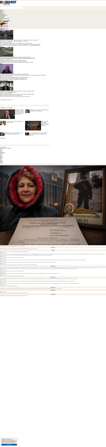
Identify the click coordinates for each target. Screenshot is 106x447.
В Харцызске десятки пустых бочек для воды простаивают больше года (13, 61)
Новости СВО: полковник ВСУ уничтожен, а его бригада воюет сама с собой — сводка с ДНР (40, 267)
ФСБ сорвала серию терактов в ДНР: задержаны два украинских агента (13, 78)
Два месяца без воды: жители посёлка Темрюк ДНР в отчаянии (11, 248)
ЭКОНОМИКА (2, 16)
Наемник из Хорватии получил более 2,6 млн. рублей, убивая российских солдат (15, 96)
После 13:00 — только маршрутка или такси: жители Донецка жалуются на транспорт (14, 295)
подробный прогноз (3, 148)
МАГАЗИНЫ (6, 28)
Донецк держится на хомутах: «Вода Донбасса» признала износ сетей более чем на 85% (16, 62)
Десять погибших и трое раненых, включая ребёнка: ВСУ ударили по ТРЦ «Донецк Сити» (15, 251)
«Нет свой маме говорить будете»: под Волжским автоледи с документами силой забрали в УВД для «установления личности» (21, 273)
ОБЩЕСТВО (2, 11)
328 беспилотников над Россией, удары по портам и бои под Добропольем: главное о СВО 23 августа (17, 288)
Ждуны (1, 63)
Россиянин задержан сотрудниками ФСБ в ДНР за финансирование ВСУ (13, 79)
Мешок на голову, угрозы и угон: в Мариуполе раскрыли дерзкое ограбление (13, 267)
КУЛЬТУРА (2, 17)
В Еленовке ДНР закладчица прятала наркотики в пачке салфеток (11, 278)
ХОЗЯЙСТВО (53, 27)
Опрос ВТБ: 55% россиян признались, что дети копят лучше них (11, 268)
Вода (1, 46)
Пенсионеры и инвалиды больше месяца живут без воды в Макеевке (13, 60)
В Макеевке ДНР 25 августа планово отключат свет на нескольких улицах (67, 268)
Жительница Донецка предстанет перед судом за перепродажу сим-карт (67, 267)
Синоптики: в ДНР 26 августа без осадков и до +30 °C (48, 262)
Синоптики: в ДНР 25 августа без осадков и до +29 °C (52, 273)
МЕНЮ (1, 10)
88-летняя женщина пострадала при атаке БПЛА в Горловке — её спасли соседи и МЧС (92, 267)
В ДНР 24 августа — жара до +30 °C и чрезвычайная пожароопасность (67, 283)
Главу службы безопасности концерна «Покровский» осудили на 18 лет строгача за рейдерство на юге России (18, 283)
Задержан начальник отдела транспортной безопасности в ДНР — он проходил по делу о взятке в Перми (38, 268)
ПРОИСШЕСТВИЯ (3, 15)
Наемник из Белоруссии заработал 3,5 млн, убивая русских (11, 95)
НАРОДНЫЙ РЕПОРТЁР (4, 18)
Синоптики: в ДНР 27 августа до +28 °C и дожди (29, 248)
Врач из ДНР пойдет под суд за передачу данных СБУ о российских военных (14, 77)
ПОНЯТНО (9, 444)
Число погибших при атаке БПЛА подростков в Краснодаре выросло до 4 (12, 257)
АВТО (1, 12)
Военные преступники (4, 80)
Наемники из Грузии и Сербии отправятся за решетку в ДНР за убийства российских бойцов (17, 94)
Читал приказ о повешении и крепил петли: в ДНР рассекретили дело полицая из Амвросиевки (48, 288)
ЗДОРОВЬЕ (2, 13)
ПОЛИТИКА (2, 14)
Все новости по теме (4, 42)
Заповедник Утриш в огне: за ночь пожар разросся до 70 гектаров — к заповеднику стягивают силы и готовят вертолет (19, 264)
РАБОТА (6, 21)
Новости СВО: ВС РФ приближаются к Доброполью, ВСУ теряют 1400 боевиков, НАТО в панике (63, 278)
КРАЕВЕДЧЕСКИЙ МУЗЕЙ (5, 20)
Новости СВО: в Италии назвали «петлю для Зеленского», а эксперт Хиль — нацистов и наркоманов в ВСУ (20, 45)
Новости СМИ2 (3, 138)
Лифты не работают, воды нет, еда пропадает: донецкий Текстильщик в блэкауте (35, 278)
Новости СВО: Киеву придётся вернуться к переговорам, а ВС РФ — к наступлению (16, 43)
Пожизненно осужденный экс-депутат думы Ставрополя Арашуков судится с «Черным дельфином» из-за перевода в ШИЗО (20, 262)
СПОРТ (1, 19)
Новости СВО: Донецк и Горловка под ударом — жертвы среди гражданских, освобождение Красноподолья (20, 44)
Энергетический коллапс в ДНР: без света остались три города (46, 283)
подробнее (9, 148)
